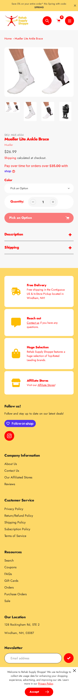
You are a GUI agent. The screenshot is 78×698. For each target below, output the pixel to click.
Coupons (10, 567)
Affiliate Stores (46, 385)
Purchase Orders (15, 594)
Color (8, 180)
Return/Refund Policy (18, 515)
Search (9, 560)
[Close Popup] (74, 670)
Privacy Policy (13, 509)
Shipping (10, 158)
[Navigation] (69, 20)
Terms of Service (15, 536)
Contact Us (11, 470)
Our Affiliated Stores (18, 477)
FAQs (8, 574)
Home (8, 38)
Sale (7, 601)
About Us (10, 464)
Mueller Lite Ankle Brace (29, 38)
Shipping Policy (15, 522)
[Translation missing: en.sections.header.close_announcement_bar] (75, 6)
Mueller (8, 145)
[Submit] (69, 658)
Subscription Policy (17, 529)
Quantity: (17, 201)
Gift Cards (11, 580)
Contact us (33, 323)
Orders (9, 587)
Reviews (9, 484)
